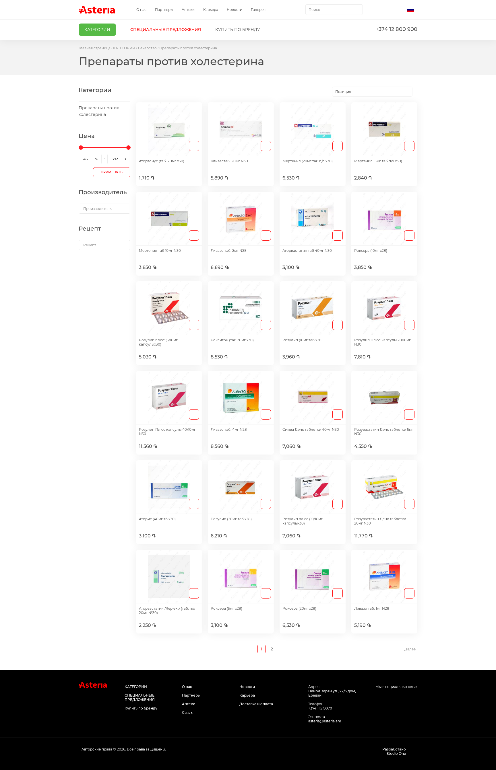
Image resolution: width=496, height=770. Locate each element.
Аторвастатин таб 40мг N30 (307, 250)
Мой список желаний (387, 10)
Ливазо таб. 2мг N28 (229, 250)
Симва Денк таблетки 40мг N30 (310, 429)
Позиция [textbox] (343, 91)
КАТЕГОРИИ (124, 48)
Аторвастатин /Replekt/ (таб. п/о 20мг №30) (167, 610)
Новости (234, 9)
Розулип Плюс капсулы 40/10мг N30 (167, 431)
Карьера (210, 9)
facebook (388, 697)
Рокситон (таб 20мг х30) (232, 340)
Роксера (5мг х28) (226, 608)
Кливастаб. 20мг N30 (229, 161)
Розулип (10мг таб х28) (302, 340)
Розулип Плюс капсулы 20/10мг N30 (382, 342)
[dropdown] (104, 209)
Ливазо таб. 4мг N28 (229, 429)
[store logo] (97, 9)
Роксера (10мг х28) (370, 250)
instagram (400, 697)
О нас (141, 9)
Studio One (396, 753)
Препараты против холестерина (99, 111)
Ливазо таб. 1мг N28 (371, 608)
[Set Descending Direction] (417, 91)
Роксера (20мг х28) (299, 608)
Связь (187, 712)
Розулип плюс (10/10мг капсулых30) (302, 521)
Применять (112, 172)
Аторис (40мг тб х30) (157, 519)
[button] (412, 9)
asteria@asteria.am (324, 721)
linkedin (413, 697)
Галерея (258, 9)
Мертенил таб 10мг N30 (160, 250)
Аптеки (188, 9)
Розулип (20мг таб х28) (231, 519)
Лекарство (147, 48)
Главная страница (95, 48)
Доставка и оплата (256, 704)
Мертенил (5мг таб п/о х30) (378, 161)
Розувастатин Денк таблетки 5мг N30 (383, 431)
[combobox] (334, 9)
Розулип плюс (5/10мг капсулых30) (158, 342)
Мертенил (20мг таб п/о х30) (307, 161)
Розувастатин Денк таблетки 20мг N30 (380, 521)
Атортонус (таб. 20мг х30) (161, 161)
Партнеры (164, 9)
